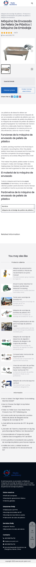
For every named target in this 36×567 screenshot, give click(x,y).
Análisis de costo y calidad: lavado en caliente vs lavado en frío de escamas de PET (17, 447)
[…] (4, 50)
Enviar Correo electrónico (27, 90)
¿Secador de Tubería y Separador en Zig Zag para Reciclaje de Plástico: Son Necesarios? (18, 430)
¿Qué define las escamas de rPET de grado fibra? (17, 424)
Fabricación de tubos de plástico (14, 518)
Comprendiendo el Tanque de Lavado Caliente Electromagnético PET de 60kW (17, 435)
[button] (5, 69)
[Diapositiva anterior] (31, 50)
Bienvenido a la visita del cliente (14, 529)
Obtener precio (9, 90)
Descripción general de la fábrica (14, 498)
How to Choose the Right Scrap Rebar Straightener (16, 405)
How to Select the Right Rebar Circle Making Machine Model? (18, 400)
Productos (26, 14)
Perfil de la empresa (10, 496)
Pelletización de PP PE (11, 510)
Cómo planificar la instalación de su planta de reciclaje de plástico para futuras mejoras (18, 441)
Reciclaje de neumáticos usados (14, 515)
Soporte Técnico (9, 526)
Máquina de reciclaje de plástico (11, 14)
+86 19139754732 (9, 538)
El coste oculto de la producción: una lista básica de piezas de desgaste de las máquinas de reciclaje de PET (17, 417)
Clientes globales (9, 501)
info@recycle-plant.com (11, 541)
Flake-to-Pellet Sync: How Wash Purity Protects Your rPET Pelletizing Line (16, 411)
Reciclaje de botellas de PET (13, 512)
